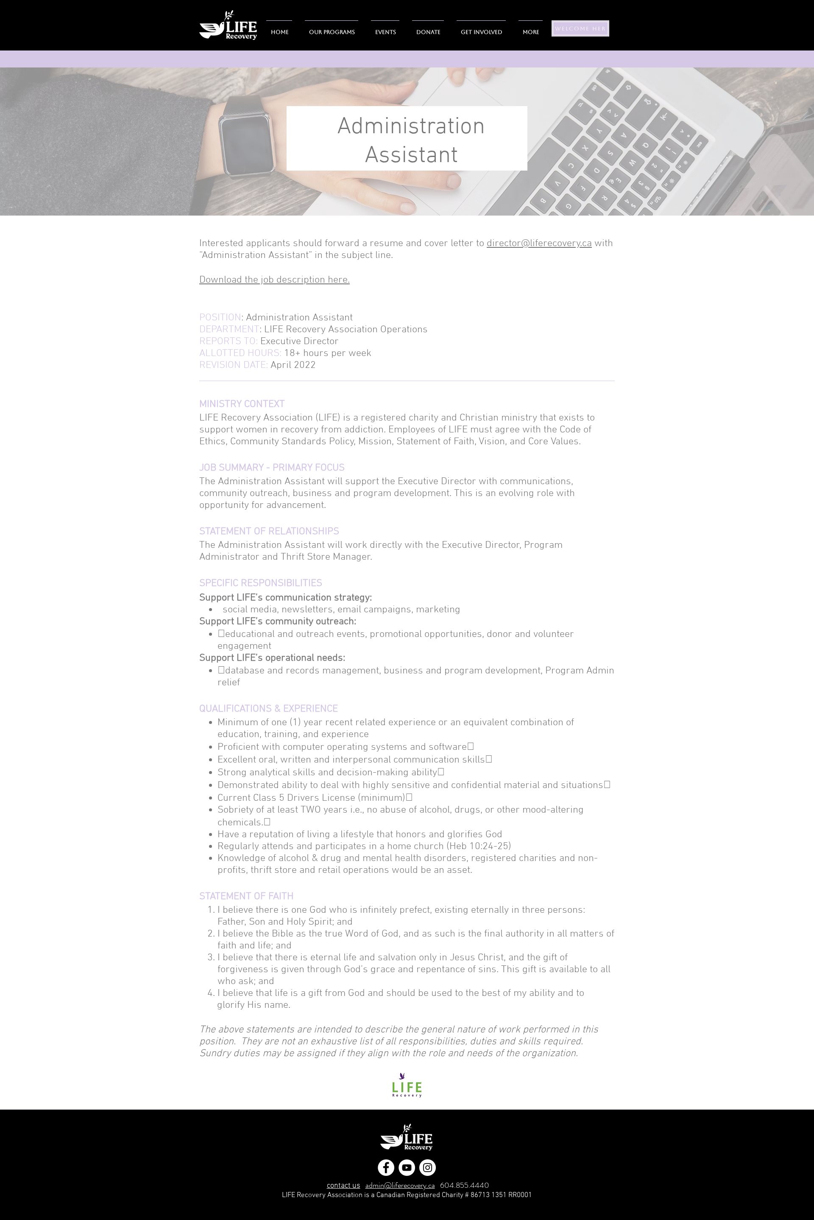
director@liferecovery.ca (539, 244)
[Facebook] (386, 1167)
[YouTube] (407, 1167)
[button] (481, 28)
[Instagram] (427, 1167)
